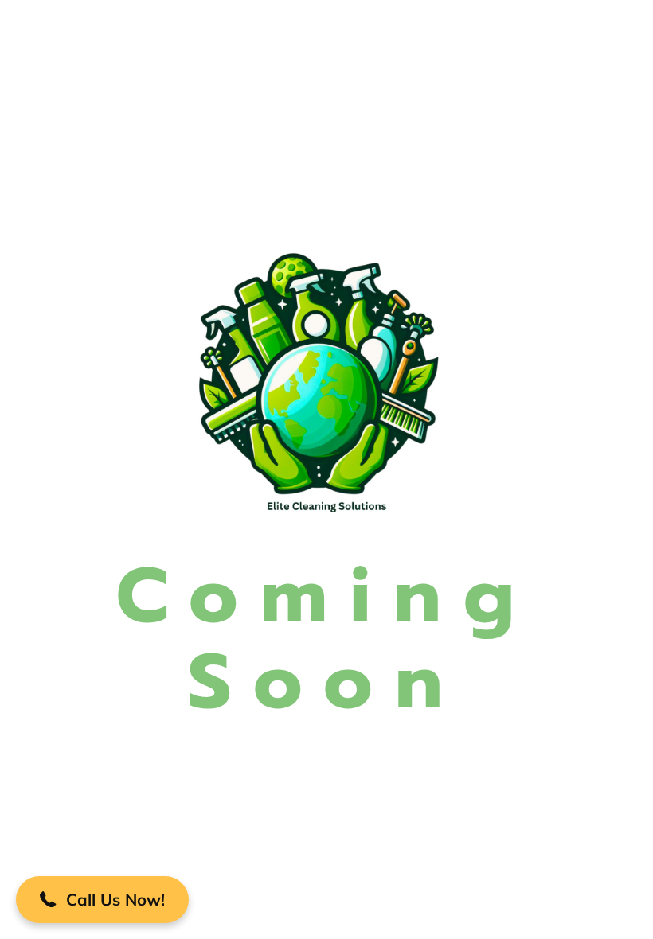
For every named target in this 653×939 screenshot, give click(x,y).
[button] (102, 900)
